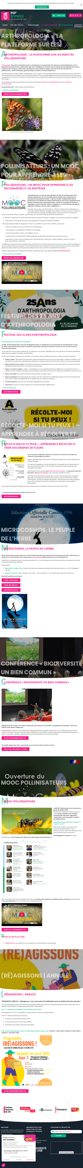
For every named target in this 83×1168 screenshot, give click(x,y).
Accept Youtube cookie (66, 1152)
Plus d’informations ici (15, 1091)
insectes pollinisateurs (15, 94)
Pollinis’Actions (10, 943)
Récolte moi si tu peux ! (58, 471)
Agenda (5, 25)
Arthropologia (11, 392)
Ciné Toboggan (11, 580)
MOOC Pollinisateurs (14, 258)
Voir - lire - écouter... (17, 25)
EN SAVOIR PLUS (42, 7)
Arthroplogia (6, 65)
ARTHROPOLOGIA (64, 251)
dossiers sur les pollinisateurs (50, 82)
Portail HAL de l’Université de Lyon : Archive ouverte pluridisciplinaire (12, 1131)
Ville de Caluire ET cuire (15, 749)
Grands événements (50, 25)
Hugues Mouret (7, 730)
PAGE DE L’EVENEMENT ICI (15, 930)
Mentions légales (6, 1134)
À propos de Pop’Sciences (78, 26)
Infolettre (61, 15)
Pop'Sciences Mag (67, 25)
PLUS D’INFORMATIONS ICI (15, 738)
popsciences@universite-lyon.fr (36, 1140)
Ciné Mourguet (11, 585)
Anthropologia (11, 496)
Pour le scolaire (33, 25)
